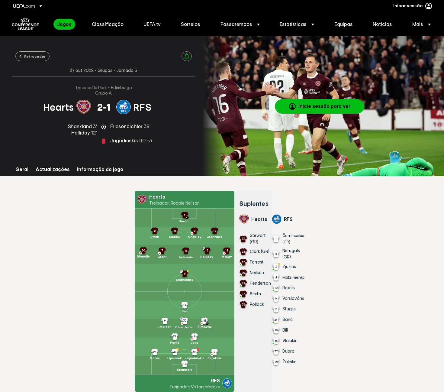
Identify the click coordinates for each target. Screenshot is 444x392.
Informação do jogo (100, 169)
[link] (64, 24)
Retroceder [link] (35, 56)
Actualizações (53, 169)
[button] (240, 24)
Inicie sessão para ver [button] (324, 106)
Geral (21, 169)
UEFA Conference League (25, 24)
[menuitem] (67, 24)
